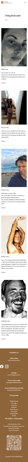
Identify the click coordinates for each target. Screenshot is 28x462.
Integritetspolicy (14, 413)
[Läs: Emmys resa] (14, 234)
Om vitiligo (14, 403)
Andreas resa (5, 321)
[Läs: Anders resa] (14, 168)
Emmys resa (5, 256)
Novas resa (5, 127)
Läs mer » (3, 83)
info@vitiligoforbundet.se (14, 360)
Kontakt (14, 415)
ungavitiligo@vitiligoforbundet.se (14, 382)
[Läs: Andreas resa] (14, 299)
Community (14, 405)
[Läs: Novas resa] (14, 107)
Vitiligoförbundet (14, 401)
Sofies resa (4, 69)
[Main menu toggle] (25, 2)
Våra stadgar (14, 411)
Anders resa (5, 190)
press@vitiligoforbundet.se (14, 375)
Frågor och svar (14, 409)
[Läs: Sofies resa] (14, 47)
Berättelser (14, 407)
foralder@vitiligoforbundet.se (14, 390)
